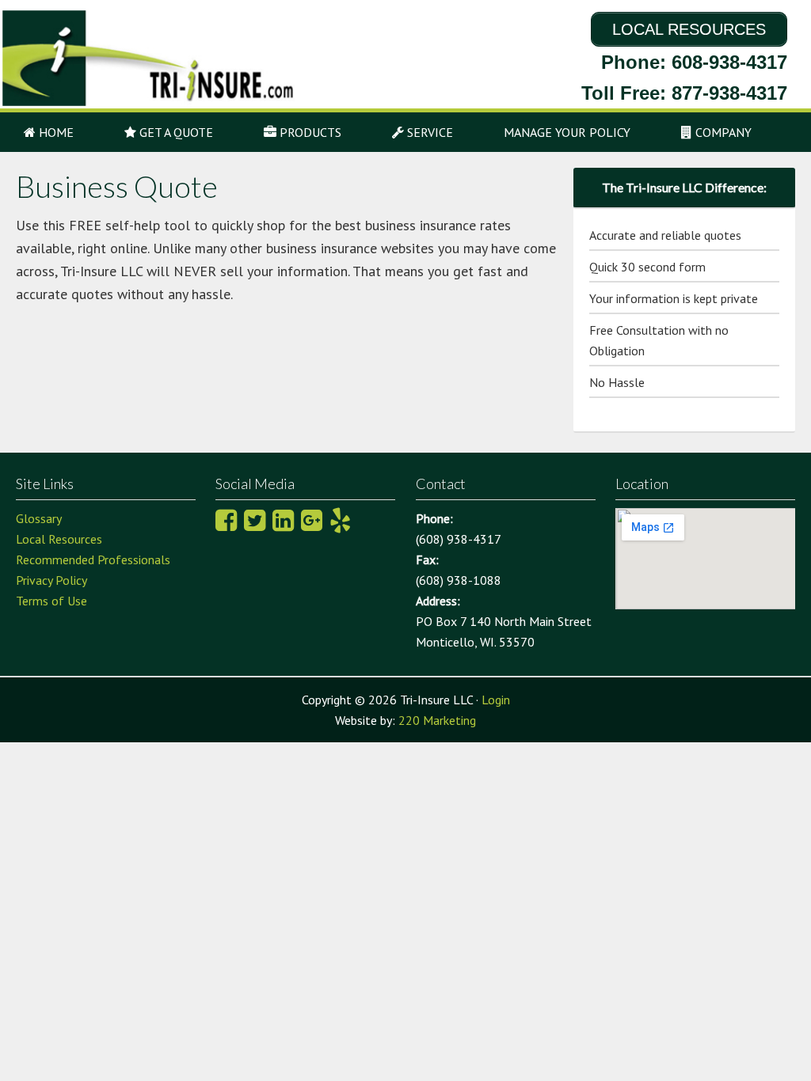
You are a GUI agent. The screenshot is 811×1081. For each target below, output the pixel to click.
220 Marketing (437, 720)
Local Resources (59, 539)
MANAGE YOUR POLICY (567, 132)
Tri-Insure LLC (140, 58)
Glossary (39, 518)
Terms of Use (51, 601)
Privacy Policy (51, 580)
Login (496, 699)
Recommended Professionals (93, 559)
